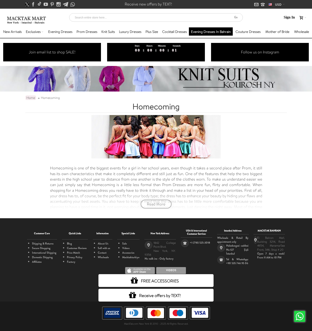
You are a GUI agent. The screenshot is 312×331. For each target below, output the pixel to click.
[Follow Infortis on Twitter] (27, 4)
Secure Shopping (41, 248)
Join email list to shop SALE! (52, 52)
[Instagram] (58, 4)
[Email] (256, 5)
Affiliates (37, 262)
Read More (156, 204)
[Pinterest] (52, 4)
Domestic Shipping (42, 257)
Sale (124, 244)
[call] (263, 5)
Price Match (73, 253)
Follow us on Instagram (260, 52)
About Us (103, 244)
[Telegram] (66, 4)
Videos (126, 248)
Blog (69, 244)
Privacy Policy (74, 257)
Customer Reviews (77, 248)
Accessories (128, 253)
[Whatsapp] (72, 4)
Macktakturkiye (130, 257)
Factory (71, 262)
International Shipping (44, 253)
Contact (102, 253)
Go (236, 17)
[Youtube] (46, 4)
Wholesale (103, 257)
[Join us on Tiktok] (39, 4)
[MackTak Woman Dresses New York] (25, 18)
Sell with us (104, 248)
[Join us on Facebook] (33, 4)
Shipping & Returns (42, 244)
